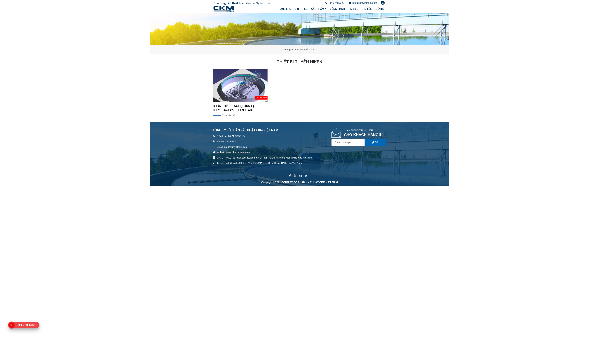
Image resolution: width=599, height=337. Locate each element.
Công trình (337, 9)
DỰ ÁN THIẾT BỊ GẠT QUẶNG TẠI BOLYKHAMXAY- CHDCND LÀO (234, 108)
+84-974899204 (336, 3)
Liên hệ (380, 9)
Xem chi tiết (228, 115)
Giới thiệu (301, 9)
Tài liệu (353, 9)
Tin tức (367, 9)
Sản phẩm (317, 9)
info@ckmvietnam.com (364, 3)
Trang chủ (284, 9)
